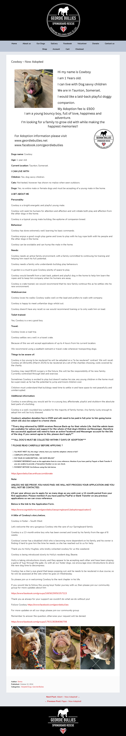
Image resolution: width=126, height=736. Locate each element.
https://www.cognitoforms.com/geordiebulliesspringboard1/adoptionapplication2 (51, 509)
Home (14, 43)
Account (56, 49)
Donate (95, 43)
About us (27, 43)
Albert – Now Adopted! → (63, 697)
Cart (68, 49)
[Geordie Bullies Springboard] (63, 39)
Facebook (67, 43)
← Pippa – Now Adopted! (63, 701)
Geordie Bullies (38, 687)
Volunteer (82, 43)
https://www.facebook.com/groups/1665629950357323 (39, 593)
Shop (44, 49)
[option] (28, 647)
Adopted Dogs (26, 687)
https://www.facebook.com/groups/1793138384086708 (39, 621)
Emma (20, 682)
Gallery (54, 43)
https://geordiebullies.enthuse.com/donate (32, 473)
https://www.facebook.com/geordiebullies (48, 604)
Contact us (109, 43)
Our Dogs (41, 43)
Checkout (79, 49)
